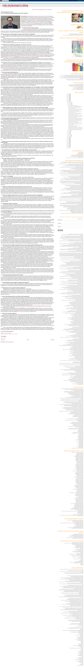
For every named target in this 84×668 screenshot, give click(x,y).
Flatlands (82, 663)
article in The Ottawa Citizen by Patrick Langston (76, 348)
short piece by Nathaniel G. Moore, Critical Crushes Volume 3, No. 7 (74, 342)
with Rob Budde (81, 427)
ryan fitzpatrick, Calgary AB (79, 469)
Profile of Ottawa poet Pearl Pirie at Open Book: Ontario (76, 270)
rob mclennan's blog (15, 5)
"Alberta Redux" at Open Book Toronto (78, 306)
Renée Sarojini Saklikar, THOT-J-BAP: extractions (74, 120)
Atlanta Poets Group (80, 510)
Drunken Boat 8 (81, 644)
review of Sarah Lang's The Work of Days (77, 339)
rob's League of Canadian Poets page (78, 87)
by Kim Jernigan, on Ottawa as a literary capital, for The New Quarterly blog (73, 408)
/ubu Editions (81, 564)
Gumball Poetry (81, 662)
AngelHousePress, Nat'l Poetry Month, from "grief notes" (76, 620)
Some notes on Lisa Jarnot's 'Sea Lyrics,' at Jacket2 (76, 242)
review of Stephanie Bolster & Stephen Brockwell (76, 376)
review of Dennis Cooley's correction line (77, 327)
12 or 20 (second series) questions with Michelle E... (75, 119)
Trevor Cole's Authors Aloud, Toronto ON (78, 544)
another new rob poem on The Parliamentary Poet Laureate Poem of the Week (73, 630)
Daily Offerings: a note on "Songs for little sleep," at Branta (75, 248)
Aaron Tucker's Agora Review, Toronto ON (77, 542)
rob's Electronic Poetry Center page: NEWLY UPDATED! (75, 84)
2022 (68, 97)
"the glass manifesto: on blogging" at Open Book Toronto (75, 288)
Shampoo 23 (81, 654)
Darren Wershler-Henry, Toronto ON (78, 506)
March (69, 134)
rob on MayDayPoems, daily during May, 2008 (77, 632)
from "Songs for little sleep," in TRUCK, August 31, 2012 (76, 598)
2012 (68, 140)
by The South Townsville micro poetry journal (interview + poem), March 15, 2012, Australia (71, 404)
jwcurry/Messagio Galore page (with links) (77, 551)
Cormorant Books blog (80, 462)
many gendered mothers (80, 153)
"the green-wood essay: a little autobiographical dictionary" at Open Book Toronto (72, 292)
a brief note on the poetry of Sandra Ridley (77, 347)
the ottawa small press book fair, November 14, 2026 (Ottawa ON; (74, 79)
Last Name (59, 226)
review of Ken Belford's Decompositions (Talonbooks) (76, 283)
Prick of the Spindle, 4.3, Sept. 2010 (78, 618)
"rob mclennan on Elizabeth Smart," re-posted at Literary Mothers (74, 189)
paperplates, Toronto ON (80, 554)
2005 (68, 146)
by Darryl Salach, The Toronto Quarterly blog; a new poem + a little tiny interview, (72, 407)
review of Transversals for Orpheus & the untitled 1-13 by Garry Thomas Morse (73, 349)
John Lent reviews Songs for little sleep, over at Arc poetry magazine (74, 236)
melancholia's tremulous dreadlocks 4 (78, 645)
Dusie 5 (82, 641)
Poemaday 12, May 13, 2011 (79, 617)
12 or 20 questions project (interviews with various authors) (75, 426)
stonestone (81, 660)
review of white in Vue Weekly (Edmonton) (77, 336)
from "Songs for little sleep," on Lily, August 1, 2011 (76, 612)
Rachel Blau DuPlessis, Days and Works (73, 110)
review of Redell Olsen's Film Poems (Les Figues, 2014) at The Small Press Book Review (71, 181)
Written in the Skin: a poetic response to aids (77, 528)
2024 (68, 95)
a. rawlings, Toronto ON (80, 491)
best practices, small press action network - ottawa (76, 368)
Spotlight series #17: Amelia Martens (73, 121)
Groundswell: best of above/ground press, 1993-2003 (76, 536)
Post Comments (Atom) (9, 341)
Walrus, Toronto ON (80, 637)
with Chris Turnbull (80, 434)
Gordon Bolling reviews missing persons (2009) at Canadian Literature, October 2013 (72, 213)
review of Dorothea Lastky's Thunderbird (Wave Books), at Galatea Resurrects (73, 245)
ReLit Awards (81, 560)
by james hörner (81, 442)
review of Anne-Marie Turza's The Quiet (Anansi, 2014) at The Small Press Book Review (71, 205)
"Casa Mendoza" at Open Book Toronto (78, 297)
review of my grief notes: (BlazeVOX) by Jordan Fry (76, 261)
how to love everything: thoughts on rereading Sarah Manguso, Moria (74, 313)
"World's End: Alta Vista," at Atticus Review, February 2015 (75, 176)
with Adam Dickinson (80, 435)
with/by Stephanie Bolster (80, 446)
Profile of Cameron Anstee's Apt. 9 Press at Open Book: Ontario (75, 274)
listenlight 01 (81, 646)
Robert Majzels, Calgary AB (79, 481)
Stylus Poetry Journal (80, 638)
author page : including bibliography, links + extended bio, (42, 9)
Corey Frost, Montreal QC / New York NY (78, 470)
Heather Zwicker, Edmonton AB (79, 509)
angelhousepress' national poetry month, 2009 (77, 623)
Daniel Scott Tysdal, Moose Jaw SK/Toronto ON (77, 503)
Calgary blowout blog (80, 511)
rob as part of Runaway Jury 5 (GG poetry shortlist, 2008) (75, 325)
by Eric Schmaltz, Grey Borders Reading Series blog (76, 413)
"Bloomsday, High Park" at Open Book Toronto (77, 301)
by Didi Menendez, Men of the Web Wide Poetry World (76, 428)
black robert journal (80, 624)
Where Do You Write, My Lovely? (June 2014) (77, 195)
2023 (68, 96)
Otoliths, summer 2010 (80, 619)
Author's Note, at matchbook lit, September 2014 (77, 186)
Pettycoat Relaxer (81, 661)
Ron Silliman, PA (81, 496)
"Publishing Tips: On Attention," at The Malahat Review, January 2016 (74, 165)
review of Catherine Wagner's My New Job (77, 316)
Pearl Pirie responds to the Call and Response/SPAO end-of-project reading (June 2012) (71, 253)
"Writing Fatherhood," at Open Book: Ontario (77, 212)
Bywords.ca (81, 636)
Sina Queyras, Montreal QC (79, 490)
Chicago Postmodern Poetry (79, 545)
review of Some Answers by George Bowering (77, 331)
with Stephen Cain (80, 443)
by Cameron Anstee (80, 430)
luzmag (82, 648)
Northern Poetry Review (80, 553)
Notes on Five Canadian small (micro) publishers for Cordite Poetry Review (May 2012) (71, 255)
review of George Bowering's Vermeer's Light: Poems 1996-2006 (74, 340)
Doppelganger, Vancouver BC (79, 547)
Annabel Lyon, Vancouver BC (79, 480)
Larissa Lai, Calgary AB (80, 478)
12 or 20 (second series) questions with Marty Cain (75, 106)
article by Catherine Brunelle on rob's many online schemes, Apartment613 (73, 171)
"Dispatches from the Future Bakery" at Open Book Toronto (75, 317)
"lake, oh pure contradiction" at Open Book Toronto (76, 319)
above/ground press (80, 152)
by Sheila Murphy (81, 438)
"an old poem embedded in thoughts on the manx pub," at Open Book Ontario (73, 285)
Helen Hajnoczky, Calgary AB (79, 474)
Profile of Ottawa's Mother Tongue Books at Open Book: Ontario (75, 268)
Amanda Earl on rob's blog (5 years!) (78, 330)
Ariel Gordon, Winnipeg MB (79, 472)
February (69, 135)
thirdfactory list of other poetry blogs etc (78, 514)
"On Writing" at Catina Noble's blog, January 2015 (76, 177)
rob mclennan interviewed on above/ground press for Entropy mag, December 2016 (72, 388)
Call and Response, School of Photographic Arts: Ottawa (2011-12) (74, 157)
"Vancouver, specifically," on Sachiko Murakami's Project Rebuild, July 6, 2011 (73, 615)
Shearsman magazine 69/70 (79, 639)
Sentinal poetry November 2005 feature (78, 88)
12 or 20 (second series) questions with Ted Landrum (75, 122)
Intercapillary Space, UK (80, 549)
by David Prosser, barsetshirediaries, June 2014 (77, 394)
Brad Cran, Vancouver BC (79, 463)
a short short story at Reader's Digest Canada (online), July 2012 (74, 599)
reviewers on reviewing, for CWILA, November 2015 (76, 168)
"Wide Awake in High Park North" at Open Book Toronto (76, 302)
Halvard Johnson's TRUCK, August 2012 (78, 521)
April (69, 133)
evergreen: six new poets (80, 525)
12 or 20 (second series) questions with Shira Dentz (75, 109)
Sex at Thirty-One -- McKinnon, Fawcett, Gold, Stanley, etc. (75, 372)
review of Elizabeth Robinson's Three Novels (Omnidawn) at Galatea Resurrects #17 (72, 264)
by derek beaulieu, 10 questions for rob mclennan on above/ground (74, 409)
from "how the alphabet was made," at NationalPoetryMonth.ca (75, 603)
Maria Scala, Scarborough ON (79, 494)
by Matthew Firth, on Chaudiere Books (78, 432)
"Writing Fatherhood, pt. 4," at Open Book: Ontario (76, 209)
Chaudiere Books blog (80, 512)
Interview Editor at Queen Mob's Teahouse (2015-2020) (76, 85)
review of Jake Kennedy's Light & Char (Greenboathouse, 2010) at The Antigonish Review (71, 254)
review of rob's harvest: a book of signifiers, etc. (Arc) (76, 377)
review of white (81, 326)
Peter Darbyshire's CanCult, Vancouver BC (77, 543)
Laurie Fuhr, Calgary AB (80, 471)
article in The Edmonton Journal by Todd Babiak (77, 343)
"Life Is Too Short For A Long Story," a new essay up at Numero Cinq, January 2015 (72, 178)
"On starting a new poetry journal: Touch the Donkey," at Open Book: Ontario (73, 192)
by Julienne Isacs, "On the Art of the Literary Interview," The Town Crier (74, 389)
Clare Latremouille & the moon (79, 366)
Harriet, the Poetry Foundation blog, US (78, 489)
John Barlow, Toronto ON (80, 453)
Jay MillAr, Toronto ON (80, 484)
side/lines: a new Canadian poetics (78, 526)
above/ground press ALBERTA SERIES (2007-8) (77, 156)
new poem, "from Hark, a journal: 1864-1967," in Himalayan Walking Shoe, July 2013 (72, 577)
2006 (68, 145)
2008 (68, 143)
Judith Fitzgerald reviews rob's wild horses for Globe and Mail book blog (73, 305)
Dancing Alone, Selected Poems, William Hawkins (76, 535)
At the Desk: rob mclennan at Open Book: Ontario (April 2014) (75, 202)
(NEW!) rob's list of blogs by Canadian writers (77, 452)
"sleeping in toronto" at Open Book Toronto (77, 320)
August (69, 130)
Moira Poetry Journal (80, 653)
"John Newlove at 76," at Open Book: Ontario (77, 194)
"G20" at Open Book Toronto (79, 299)
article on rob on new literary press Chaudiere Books (76, 351)
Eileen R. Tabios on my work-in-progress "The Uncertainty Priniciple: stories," (73, 273)
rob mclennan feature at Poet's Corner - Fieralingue (76, 627)
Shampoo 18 (81, 664)
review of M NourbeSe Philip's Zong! (78, 291)
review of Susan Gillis (80, 384)
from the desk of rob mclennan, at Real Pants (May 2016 (75, 164)
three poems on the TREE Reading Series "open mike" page (75, 628)
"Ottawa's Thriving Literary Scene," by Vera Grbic (76, 275)
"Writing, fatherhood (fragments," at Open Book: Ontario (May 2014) (74, 201)
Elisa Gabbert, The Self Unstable (72, 126)
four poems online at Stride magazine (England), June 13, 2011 (75, 616)
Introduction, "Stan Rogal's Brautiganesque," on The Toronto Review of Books (73, 239)
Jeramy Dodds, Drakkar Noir (72, 112)
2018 (68, 100)
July (69, 131)
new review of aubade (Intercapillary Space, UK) (76, 335)
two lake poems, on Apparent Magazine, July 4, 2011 (76, 614)
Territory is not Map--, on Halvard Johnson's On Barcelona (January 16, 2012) (73, 607)
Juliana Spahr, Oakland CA (79, 499)
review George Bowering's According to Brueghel (76, 321)
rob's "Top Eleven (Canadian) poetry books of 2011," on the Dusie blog (74, 262)
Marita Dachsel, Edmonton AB (79, 464)
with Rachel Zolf (81, 433)
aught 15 (82, 647)
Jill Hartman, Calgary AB (80, 475)
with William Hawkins (80, 439)
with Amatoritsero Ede (80, 436)
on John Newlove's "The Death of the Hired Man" (76, 374)
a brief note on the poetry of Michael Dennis (77, 354)
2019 (68, 99)
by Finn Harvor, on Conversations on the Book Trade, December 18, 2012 (73, 401)
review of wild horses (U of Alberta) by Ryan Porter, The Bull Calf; (74, 286)
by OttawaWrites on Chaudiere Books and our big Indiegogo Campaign (73, 391)
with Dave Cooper (80, 437)
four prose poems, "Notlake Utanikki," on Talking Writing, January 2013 (74, 590)
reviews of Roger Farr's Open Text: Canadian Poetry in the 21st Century (73, 324)
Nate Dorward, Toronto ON (79, 467)
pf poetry (82, 625)
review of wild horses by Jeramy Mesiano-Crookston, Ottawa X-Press (74, 298)
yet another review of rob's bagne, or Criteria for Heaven (75, 379)
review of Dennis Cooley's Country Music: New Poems (76, 353)
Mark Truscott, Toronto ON (79, 502)
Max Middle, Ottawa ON (80, 483)
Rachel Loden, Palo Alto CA (79, 479)
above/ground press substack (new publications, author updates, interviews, (73, 35)
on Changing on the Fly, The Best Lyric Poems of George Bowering (74, 367)
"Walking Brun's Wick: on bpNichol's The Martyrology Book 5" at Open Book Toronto (72, 300)
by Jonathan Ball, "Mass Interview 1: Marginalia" (77, 412)
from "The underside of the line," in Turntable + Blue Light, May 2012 (74, 601)
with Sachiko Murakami (80, 420)
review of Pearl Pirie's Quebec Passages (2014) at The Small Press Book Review (72, 196)
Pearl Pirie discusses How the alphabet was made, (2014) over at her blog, (73, 206)
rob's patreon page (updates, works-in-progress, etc (76, 33)
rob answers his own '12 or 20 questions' (78, 424)
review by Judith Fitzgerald (79, 333)
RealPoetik (81, 649)
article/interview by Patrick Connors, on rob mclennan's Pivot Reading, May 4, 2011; (72, 287)
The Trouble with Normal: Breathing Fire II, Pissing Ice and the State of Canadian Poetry (71, 369)
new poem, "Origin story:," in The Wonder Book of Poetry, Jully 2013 (74, 578)
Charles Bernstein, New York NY (79, 455)
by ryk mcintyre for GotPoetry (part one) (78, 425)
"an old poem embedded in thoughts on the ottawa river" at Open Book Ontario (73, 282)
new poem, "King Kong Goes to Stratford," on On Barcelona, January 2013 (73, 591)
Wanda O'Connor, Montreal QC (79, 486)
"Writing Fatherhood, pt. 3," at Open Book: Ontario (76, 211)
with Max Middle (81, 441)
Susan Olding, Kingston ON (79, 487)
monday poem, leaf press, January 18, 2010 (77, 621)
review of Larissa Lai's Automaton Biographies (77, 304)
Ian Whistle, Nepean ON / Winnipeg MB (78, 507)
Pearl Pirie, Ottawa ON (80, 488)
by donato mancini (80, 445)
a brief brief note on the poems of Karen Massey (77, 352)
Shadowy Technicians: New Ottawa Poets (77, 538)
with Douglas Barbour (80, 444)
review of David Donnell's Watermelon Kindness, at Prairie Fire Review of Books (72, 296)
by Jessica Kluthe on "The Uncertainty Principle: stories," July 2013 (74, 397)
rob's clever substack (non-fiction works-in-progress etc (76, 34)
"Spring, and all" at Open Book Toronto (78, 307)
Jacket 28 (82, 656)
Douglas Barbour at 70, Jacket (79, 312)
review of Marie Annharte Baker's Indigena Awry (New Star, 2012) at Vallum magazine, (72, 237)
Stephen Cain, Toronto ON (79, 460)
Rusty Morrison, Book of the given (72, 117)
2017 (68, 101)
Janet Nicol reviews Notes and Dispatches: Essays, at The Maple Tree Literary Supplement (71, 170)
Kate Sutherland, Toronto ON (79, 501)
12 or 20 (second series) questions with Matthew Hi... (75, 127)
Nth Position (81, 650)
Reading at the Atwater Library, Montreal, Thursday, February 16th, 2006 (73, 573)
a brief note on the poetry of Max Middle (78, 362)
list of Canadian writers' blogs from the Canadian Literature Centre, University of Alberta (71, 515)
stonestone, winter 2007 (80, 640)
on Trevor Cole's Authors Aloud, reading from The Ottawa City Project (74, 572)
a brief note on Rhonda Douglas (79, 356)
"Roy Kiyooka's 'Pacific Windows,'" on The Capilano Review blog (74, 263)
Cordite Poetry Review (80, 657)
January (69, 136)
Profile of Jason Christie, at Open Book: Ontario (77, 191)
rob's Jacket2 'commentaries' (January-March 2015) (76, 86)
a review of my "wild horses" (79, 166)
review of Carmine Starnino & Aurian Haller (77, 383)
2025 (68, 94)
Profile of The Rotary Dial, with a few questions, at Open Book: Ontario (74, 185)
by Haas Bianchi (81, 429)
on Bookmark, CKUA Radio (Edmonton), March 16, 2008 (75, 570)
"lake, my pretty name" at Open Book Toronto (77, 315)
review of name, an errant (80, 359)
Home (28, 339)
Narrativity (82, 552)
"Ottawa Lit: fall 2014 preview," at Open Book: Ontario (76, 187)
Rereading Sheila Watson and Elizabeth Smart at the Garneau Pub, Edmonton (73, 329)
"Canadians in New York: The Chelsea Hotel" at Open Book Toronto (74, 308)
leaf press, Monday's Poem (79, 626)
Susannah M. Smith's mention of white (78, 334)
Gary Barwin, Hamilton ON (79, 454)
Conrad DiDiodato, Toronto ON (79, 466)
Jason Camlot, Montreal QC (79, 461)
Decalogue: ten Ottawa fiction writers (78, 523)
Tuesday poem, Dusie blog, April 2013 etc (77, 520)
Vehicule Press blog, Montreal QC (78, 504)
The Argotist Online (80, 651)
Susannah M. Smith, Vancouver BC (78, 498)
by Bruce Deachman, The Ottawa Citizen (78, 416)
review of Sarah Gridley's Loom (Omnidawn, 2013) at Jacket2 (75, 208)
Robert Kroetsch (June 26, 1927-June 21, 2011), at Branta (75, 280)
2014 (68, 138)
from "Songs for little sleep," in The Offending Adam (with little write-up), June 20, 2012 (72, 600)
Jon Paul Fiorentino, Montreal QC (78, 468)
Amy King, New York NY (80, 476)
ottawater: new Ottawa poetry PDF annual (77, 155)
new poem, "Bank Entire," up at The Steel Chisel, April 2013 (75, 585)
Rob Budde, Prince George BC (79, 459)
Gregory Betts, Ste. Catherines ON (78, 456)
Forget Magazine (81, 633)
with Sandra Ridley (80, 421)
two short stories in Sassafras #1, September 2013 (76, 576)
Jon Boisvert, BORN (71, 124)
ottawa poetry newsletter (80, 154)
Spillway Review (81, 652)
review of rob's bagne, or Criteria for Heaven (77, 378)
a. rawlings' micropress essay (79, 375)
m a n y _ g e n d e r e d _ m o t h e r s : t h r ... (74, 125)
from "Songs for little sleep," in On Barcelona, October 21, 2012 (75, 595)
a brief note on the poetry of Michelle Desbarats (77, 350)
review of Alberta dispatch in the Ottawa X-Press (77, 322)
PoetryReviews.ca (80, 557)
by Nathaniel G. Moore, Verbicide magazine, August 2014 (75, 392)
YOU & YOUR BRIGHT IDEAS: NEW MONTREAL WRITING (75, 527)
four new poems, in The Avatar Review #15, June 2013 (76, 579)
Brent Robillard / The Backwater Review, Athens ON (76, 492)
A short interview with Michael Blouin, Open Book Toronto (75, 279)
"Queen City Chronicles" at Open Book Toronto (77, 309)
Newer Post (3, 339)
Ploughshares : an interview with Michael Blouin (74, 107)
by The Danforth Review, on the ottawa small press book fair (75, 418)
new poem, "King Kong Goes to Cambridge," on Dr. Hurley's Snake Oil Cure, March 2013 (71, 586)
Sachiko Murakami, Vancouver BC (78, 485)
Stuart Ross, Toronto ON (80, 493)
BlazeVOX (81, 634)
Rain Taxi (82, 559)
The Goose (81, 548)
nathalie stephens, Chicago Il (79, 500)
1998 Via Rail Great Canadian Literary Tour (77, 89)
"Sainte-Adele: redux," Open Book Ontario (77, 277)
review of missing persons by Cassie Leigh (77, 295)
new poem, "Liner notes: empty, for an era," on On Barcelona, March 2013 (73, 587)
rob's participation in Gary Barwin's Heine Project (76, 303)
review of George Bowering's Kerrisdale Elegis (77, 323)
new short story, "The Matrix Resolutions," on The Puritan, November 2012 (73, 594)
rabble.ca (82, 558)
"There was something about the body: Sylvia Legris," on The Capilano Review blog (72, 271)
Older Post (52, 339)
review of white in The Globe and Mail (78, 338)
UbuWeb (82, 563)
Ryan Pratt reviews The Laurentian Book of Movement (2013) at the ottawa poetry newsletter (71, 210)
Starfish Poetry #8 (81, 631)
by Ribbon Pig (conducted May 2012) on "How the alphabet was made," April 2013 (72, 399)
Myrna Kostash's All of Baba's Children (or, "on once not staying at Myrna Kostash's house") (71, 345)
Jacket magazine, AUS (80, 550)
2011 (68, 141)
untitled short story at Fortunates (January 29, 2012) (76, 605)
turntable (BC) (81, 622)
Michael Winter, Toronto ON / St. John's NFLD (77, 508)
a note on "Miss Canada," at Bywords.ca (78, 247)
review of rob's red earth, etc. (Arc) (78, 370)
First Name (59, 223)
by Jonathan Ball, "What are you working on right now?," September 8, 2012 (73, 402)
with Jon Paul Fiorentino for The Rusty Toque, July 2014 (76, 393)
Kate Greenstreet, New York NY (79, 473)
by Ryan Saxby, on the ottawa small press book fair (76, 422)
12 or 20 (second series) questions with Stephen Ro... (75, 116)
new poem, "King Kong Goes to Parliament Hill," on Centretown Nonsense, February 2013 (71, 589)
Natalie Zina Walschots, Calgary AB (78, 505)
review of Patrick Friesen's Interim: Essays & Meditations (75, 332)
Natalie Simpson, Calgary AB (79, 497)
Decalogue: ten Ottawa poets (79, 524)
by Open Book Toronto (80, 417)
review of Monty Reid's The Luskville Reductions (76, 314)
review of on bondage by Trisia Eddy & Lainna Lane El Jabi (75, 318)
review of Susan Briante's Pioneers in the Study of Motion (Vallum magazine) (73, 344)
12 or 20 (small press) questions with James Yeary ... (75, 111)
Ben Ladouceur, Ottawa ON (79, 477)
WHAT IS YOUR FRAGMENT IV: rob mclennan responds (75, 207)
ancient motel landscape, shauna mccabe (77, 534)
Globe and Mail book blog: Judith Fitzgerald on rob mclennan (75, 311)
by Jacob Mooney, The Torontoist (79, 414)
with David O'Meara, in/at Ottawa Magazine (77, 403)
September (69, 104)
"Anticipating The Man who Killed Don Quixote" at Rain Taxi (75, 290)
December (69, 102)
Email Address (60, 219)
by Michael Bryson (80, 447)
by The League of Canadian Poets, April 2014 (77, 396)
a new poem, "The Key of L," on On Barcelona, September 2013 (74, 575)
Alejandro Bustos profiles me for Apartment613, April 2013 (75, 240)
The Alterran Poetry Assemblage (79, 659)
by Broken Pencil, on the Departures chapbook (77, 423)
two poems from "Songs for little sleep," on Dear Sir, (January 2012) (74, 608)
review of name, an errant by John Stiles (78, 346)
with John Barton (81, 440)
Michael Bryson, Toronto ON (79, 458)
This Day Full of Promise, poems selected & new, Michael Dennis (74, 537)
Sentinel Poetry (81, 658)
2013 (68, 139)
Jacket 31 (82, 643)
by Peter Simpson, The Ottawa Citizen (78, 415)
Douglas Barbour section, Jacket (79, 522)
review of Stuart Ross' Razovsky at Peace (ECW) (76, 381)
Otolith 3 (82, 642)
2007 (68, 144)
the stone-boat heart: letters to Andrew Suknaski (77, 358)
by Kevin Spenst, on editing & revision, (78, 410)
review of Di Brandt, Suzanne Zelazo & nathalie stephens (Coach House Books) (72, 373)
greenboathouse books (80, 665)
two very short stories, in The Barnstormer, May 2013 (76, 580)
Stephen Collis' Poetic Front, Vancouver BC (77, 556)
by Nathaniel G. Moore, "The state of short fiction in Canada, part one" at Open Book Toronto (71, 411)
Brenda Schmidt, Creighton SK (79, 495)
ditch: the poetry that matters (79, 546)
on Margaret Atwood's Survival (79, 371)
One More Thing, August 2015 (79, 169)
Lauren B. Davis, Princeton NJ (79, 465)
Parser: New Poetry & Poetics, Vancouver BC (77, 555)
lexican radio (81, 629)
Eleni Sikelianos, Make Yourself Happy (73, 105)
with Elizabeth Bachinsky (80, 419)
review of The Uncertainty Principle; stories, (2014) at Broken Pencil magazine (73, 188)
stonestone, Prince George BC (79, 561)
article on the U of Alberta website (78, 341)
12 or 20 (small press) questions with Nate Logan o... (75, 129)
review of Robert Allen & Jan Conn (78, 382)
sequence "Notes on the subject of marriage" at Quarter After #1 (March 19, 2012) (72, 604)
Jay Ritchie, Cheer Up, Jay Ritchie (72, 114)
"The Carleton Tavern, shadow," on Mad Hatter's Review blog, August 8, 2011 (73, 611)
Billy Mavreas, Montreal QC (79, 482)
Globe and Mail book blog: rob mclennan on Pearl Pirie (76, 310)
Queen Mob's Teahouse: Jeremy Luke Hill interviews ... (75, 115)
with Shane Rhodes (80, 431)
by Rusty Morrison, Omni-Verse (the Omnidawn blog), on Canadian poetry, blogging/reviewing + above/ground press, (73, 406)
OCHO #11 (81, 635)
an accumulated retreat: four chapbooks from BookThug (76, 355)
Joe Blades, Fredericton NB (79, 457)
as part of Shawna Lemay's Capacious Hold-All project (76, 328)
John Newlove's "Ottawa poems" (79, 357)
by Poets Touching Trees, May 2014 (78, 395)
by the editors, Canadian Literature (78, 390)
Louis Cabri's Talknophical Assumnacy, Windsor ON (76, 562)
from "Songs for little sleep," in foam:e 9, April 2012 (76, 602)
